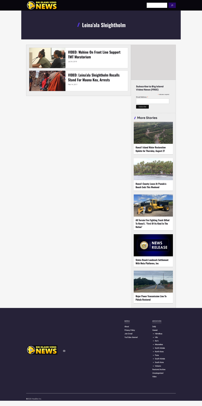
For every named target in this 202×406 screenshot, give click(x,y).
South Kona (159, 362)
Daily (154, 327)
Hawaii (154, 330)
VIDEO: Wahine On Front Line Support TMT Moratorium (94, 54)
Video (154, 377)
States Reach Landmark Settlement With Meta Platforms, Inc (152, 261)
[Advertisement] (153, 62)
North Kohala (160, 348)
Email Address (142, 97)
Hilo (156, 337)
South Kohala (160, 359)
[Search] (172, 5)
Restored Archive (158, 369)
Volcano (158, 366)
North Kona (159, 352)
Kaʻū (156, 341)
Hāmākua (158, 334)
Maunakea (159, 344)
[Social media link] (64, 351)
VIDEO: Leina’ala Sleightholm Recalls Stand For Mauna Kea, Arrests (94, 77)
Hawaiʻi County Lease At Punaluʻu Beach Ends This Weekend (151, 185)
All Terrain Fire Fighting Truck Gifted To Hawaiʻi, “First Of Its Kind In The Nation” (152, 223)
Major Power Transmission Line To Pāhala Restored (151, 297)
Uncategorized (157, 373)
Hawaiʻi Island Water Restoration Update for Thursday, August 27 (151, 149)
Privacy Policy (129, 330)
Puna (157, 355)
